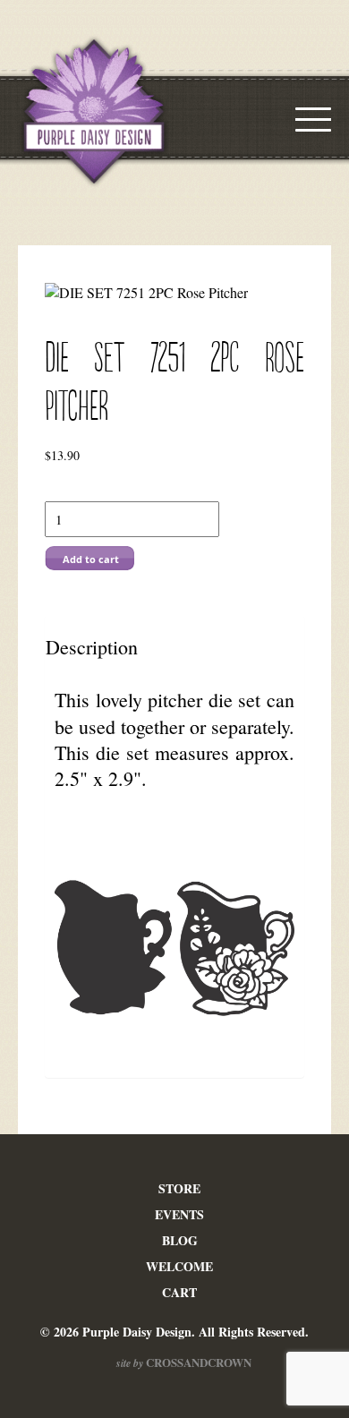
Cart (179, 1292)
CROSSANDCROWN (197, 1362)
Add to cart (91, 559)
